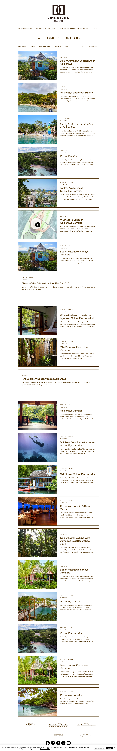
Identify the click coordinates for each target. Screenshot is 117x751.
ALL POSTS (22, 46)
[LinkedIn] (53, 743)
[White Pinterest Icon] (89, 743)
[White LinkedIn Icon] (79, 743)
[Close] (115, 748)
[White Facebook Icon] (74, 743)
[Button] (25, 28)
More (66, 46)
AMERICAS (57, 46)
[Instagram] (58, 743)
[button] (83, 46)
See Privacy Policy (45, 749)
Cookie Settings (99, 748)
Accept (109, 748)
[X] (63, 743)
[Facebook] (48, 743)
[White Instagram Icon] (84, 743)
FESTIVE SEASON (44, 46)
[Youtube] (69, 743)
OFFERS (32, 46)
